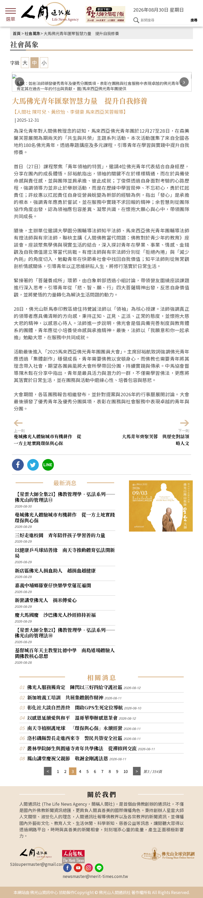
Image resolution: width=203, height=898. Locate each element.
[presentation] (19, 82)
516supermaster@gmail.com (37, 864)
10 (125, 771)
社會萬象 (32, 33)
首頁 (17, 33)
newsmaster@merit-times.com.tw (95, 876)
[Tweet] (33, 468)
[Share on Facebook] (18, 468)
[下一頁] (136, 771)
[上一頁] (47, 771)
